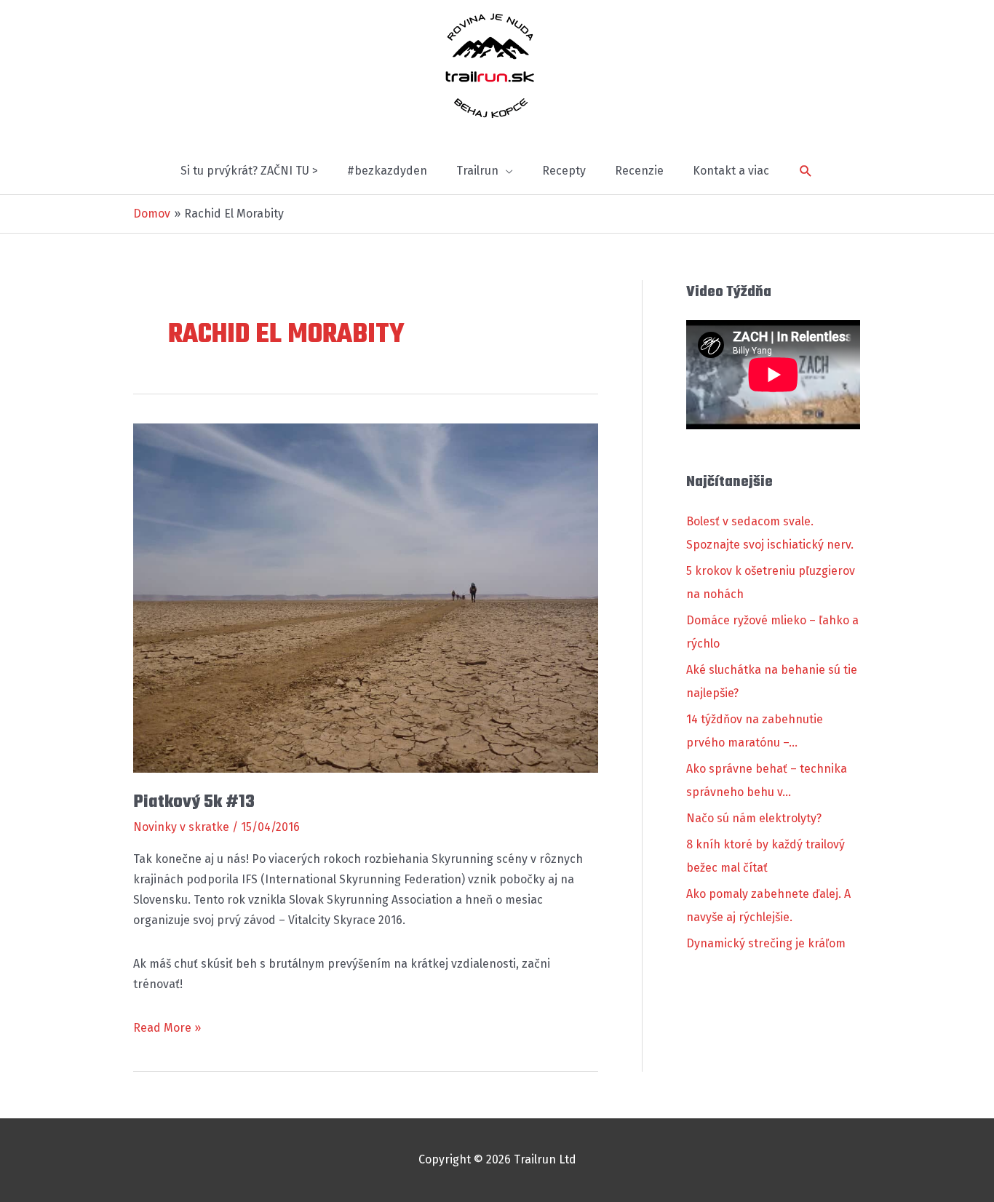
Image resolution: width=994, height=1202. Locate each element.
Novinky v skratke (181, 827)
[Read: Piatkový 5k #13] (365, 597)
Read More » (167, 1029)
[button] (806, 171)
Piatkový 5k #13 (194, 802)
